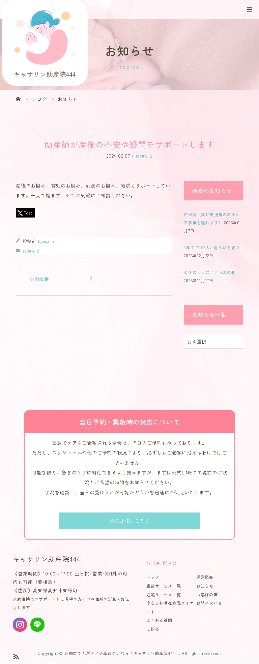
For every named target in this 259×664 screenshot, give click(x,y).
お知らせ (144, 156)
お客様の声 (207, 594)
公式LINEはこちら (129, 520)
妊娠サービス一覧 (163, 594)
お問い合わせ (209, 603)
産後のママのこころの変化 (210, 272)
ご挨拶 (152, 629)
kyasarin (46, 241)
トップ (152, 577)
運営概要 (204, 577)
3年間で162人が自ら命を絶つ (212, 247)
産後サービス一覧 (163, 586)
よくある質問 (159, 620)
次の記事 (39, 278)
